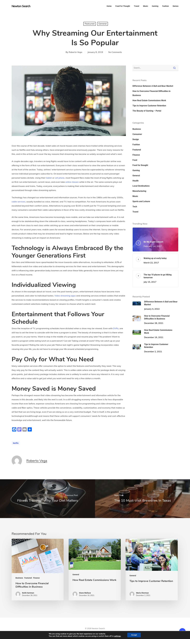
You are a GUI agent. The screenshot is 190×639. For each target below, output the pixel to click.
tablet (49, 178)
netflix (15, 443)
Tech (134, 206)
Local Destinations (141, 186)
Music (135, 196)
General (102, 23)
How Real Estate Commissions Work (149, 100)
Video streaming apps (65, 295)
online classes (72, 182)
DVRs (116, 328)
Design (135, 139)
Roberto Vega (75, 52)
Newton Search (21, 6)
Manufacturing (139, 191)
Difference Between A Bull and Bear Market (152, 86)
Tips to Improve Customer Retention (149, 105)
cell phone (59, 178)
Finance (136, 155)
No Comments (115, 52)
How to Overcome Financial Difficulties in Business (151, 93)
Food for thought (140, 165)
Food (134, 160)
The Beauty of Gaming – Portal (146, 111)
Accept (134, 635)
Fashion (136, 144)
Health (135, 180)
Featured (89, 23)
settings (117, 636)
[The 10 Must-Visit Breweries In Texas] (142, 498)
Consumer (137, 134)
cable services (18, 201)
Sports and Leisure (141, 201)
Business (136, 129)
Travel (135, 212)
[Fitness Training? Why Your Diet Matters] (47, 498)
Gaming (136, 170)
